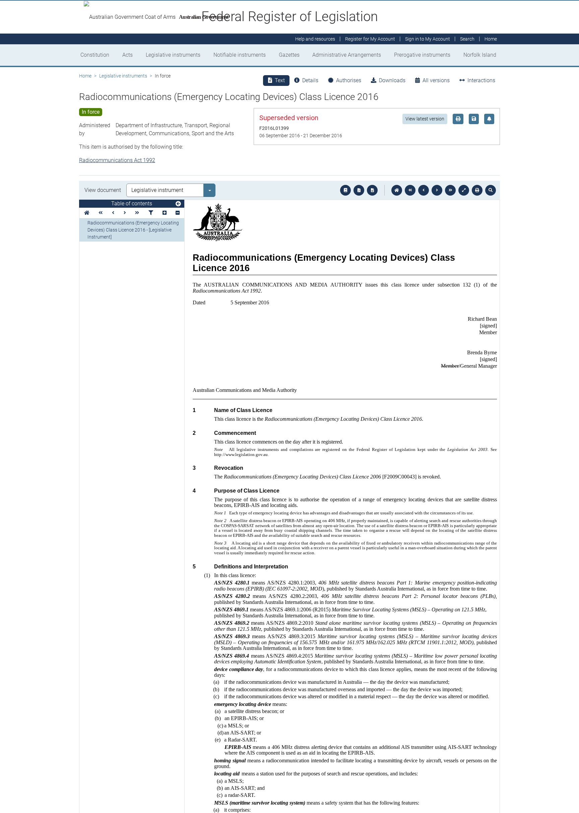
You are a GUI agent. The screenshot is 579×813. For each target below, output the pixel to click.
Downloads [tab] (392, 80)
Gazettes (289, 55)
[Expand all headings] (164, 213)
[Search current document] (490, 190)
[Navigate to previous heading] (113, 213)
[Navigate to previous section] (423, 190)
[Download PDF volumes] (358, 190)
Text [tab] (280, 80)
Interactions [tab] (481, 80)
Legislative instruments (173, 55)
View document (102, 190)
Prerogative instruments (422, 55)
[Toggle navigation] (178, 204)
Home (85, 76)
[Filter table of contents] (150, 213)
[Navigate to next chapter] (450, 190)
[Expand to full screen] (463, 190)
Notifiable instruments (239, 55)
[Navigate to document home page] (86, 213)
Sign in (427, 39)
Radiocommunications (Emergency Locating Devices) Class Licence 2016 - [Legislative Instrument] (133, 230)
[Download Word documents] (372, 190)
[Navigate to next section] (437, 190)
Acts (127, 55)
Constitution (94, 55)
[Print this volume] (477, 190)
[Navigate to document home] (396, 190)
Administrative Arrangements (346, 55)
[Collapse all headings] (178, 213)
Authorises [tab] (348, 80)
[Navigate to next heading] (125, 213)
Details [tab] (310, 80)
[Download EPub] (345, 190)
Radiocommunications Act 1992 (117, 160)
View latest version (424, 118)
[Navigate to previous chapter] (410, 190)
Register (370, 39)
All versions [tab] (436, 80)
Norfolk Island (479, 55)
